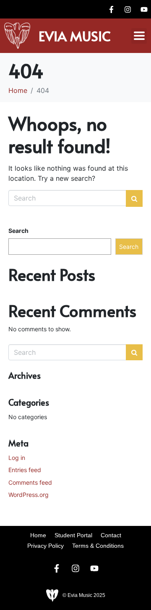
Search (18, 230)
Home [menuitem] (38, 535)
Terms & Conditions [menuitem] (98, 545)
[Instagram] (127, 9)
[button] (139, 36)
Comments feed (30, 482)
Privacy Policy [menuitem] (45, 545)
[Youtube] (144, 9)
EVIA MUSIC (75, 35)
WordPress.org (28, 494)
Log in (16, 457)
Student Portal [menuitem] (73, 535)
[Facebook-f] (111, 9)
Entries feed (24, 469)
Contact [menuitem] (111, 535)
